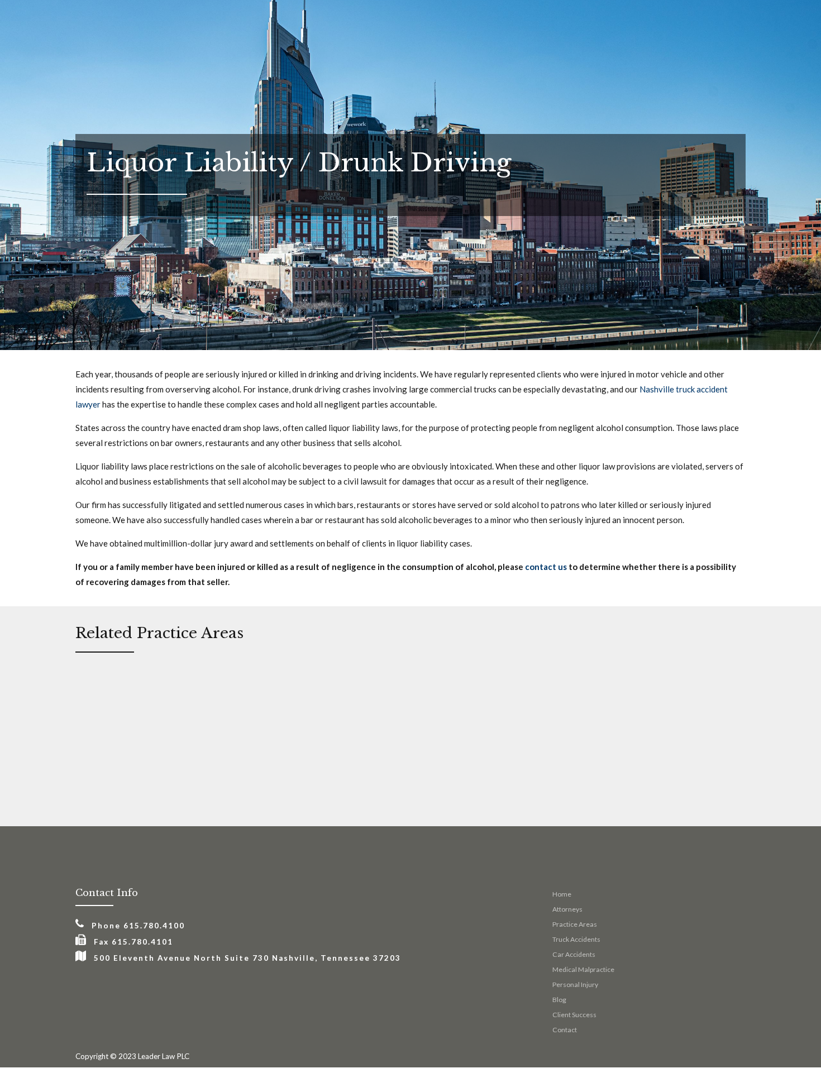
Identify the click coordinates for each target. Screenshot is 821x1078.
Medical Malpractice (583, 969)
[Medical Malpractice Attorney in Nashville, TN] (353, 699)
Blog (559, 999)
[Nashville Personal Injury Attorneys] (468, 699)
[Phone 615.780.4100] (79, 924)
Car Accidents (573, 954)
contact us (546, 567)
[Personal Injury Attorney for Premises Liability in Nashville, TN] (584, 699)
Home (561, 894)
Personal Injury (575, 984)
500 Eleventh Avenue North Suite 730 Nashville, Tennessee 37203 (247, 958)
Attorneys (567, 909)
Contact (564, 1030)
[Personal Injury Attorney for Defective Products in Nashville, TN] (238, 699)
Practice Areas (574, 924)
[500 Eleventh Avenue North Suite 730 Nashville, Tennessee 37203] (80, 956)
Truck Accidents (576, 939)
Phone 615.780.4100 (138, 925)
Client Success (574, 1014)
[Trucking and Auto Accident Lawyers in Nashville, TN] (122, 699)
